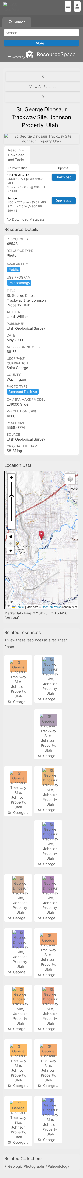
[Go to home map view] (10, 536)
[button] (41, 535)
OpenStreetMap (52, 607)
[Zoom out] (11, 525)
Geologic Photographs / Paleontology (37, 1166)
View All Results (42, 86)
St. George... (18, 702)
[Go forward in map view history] (10, 543)
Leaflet (19, 607)
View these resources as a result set (36, 640)
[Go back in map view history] (10, 550)
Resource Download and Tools (16, 155)
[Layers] (70, 479)
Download (64, 177)
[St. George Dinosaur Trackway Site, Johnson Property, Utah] (41, 139)
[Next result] (42, 97)
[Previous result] (44, 76)
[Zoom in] (11, 477)
